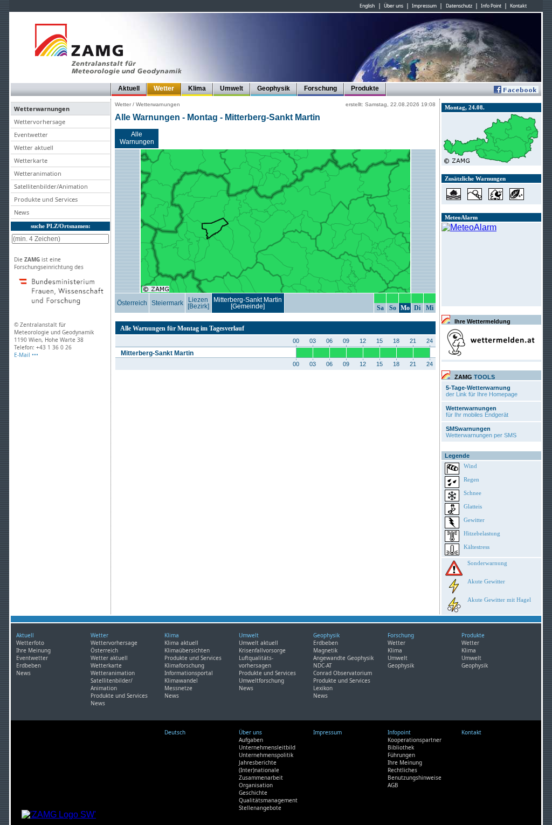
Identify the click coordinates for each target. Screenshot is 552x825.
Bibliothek (401, 747)
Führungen (401, 755)
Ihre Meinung (33, 650)
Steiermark (167, 303)
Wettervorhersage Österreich (114, 646)
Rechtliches (402, 770)
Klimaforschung (184, 665)
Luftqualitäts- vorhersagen (256, 661)
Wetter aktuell (109, 658)
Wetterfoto (30, 643)
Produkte (365, 88)
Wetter (164, 88)
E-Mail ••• (26, 355)
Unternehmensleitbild (267, 747)
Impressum (424, 6)
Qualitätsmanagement (268, 800)
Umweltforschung (261, 680)
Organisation (256, 785)
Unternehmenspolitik (266, 755)
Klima (197, 88)
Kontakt (518, 6)
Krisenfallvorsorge (262, 650)
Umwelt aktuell (258, 643)
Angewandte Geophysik (343, 658)
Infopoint (399, 732)
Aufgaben (251, 740)
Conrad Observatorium (342, 673)
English (367, 6)
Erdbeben (28, 665)
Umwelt (231, 88)
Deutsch (174, 732)
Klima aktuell (181, 643)
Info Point (491, 6)
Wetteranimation (113, 673)
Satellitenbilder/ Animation (112, 684)
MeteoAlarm (461, 217)
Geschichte (253, 792)
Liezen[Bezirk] (198, 303)
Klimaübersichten (187, 650)
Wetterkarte (106, 665)
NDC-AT (322, 665)
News (23, 673)
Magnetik (325, 650)
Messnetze (178, 688)
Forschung (320, 88)
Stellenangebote (260, 808)
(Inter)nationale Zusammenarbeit (261, 773)
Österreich (132, 303)
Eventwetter (32, 658)
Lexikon (323, 688)
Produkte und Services (119, 695)
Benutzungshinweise (414, 777)
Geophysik (273, 88)
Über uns (393, 6)
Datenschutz (459, 6)
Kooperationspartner (414, 740)
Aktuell (129, 88)
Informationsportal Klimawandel (188, 676)
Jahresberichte (258, 762)
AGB (393, 785)
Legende (457, 455)
